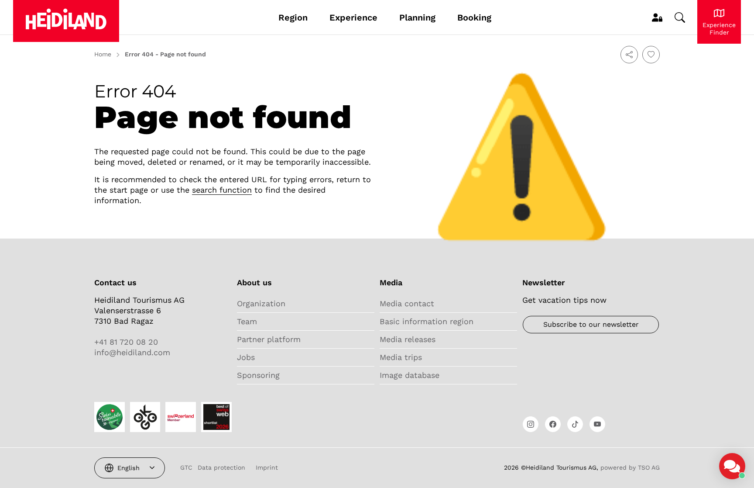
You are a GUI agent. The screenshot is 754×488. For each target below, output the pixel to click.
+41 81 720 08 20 (126, 341)
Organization (261, 303)
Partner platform (269, 339)
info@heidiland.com (132, 352)
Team (247, 321)
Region (293, 17)
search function (222, 189)
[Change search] (680, 17)
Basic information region (426, 321)
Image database (409, 375)
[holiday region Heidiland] (66, 21)
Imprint (267, 467)
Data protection (221, 467)
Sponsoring (258, 375)
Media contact (407, 303)
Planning (417, 17)
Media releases (407, 339)
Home (102, 54)
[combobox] (129, 467)
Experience (353, 17)
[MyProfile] (657, 17)
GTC (186, 467)
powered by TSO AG (630, 467)
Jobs (246, 357)
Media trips (401, 357)
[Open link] (530, 424)
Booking (474, 17)
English (128, 467)
